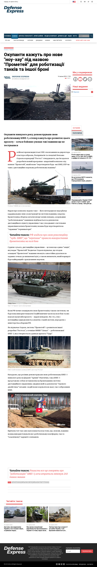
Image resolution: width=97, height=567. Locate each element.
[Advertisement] (62, 18)
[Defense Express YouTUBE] (85, 2)
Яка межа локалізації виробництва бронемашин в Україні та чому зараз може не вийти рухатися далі (37, 529)
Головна (6, 49)
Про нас (7, 40)
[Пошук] (91, 35)
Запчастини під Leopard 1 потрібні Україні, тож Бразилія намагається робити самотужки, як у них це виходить (59, 530)
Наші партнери (57, 40)
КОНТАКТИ (90, 564)
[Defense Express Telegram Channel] (92, 2)
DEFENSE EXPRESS (20, 76)
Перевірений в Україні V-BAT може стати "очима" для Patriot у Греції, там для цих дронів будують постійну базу (82, 203)
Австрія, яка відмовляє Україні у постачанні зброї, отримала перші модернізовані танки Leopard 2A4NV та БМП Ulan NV (14, 531)
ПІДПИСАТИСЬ (87, 551)
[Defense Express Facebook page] (81, 2)
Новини (11, 49)
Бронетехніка (16, 482)
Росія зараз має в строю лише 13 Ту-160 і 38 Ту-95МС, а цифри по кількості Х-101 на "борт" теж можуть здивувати (82, 158)
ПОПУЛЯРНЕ (77, 133)
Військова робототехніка (41, 482)
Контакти (68, 40)
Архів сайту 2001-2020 (83, 40)
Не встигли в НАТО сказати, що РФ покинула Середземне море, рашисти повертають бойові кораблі (82, 179)
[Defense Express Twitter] (89, 2)
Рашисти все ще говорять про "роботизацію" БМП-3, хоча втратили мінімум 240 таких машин (39, 473)
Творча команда (18, 40)
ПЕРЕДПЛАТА (82, 564)
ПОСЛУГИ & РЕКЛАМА (72, 564)
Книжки (47, 40)
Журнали (30, 40)
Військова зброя (27, 482)
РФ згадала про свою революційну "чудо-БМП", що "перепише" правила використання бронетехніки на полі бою (39, 238)
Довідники (39, 40)
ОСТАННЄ (76, 128)
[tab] (76, 128)
